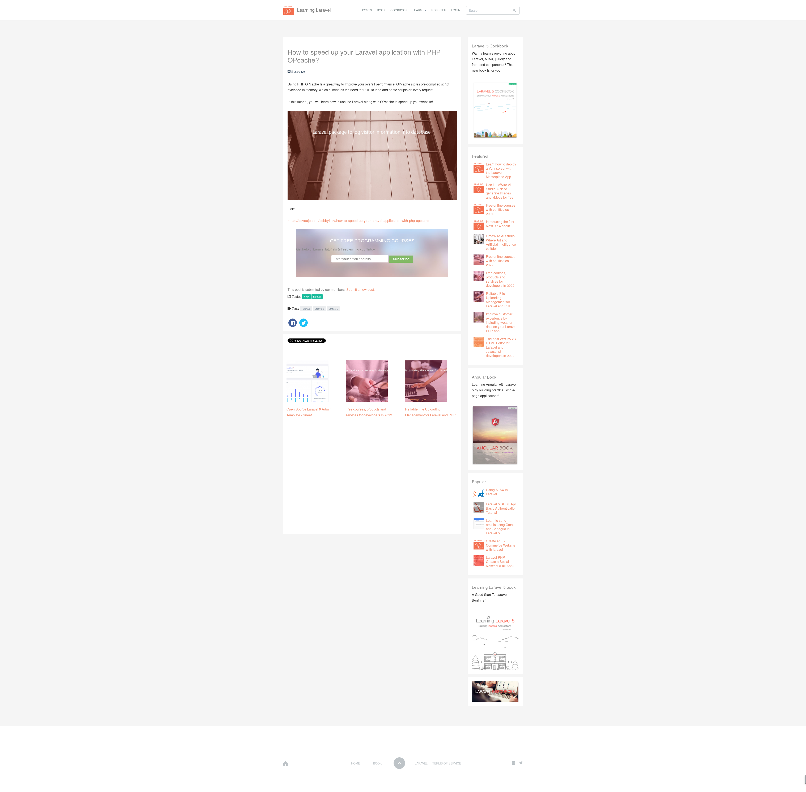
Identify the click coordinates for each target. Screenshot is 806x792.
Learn (417, 10)
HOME (355, 763)
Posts (367, 10)
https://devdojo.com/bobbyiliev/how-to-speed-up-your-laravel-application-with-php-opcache (358, 220)
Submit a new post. (360, 289)
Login (455, 10)
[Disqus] (372, 476)
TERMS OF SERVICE (446, 763)
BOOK (377, 763)
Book (381, 10)
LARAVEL (421, 763)
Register (438, 10)
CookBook (398, 10)
